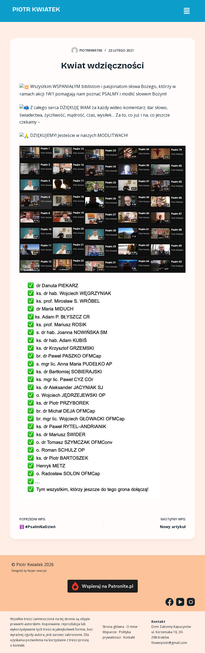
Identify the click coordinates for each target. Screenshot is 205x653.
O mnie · (133, 626)
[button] (186, 11)
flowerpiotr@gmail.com (169, 642)
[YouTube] (180, 602)
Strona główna (113, 626)
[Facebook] (169, 602)
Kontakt (129, 637)
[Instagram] (191, 602)
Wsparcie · (110, 632)
